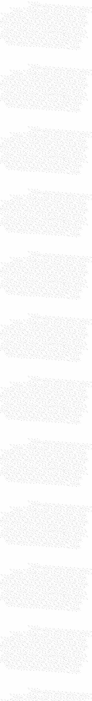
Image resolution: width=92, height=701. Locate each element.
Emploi (59, 2)
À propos (23, 2)
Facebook (67, 144)
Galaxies (46, 23)
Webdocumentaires (24, 40)
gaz (40, 77)
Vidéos (20, 29)
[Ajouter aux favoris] (40, 35)
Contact (58, 14)
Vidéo (33, 23)
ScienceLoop (22, 43)
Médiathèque (63, 14)
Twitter (69, 144)
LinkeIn (73, 144)
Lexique (59, 144)
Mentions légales (20, 144)
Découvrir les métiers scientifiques (57, 16)
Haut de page (88, 598)
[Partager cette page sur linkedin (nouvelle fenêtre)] (60, 37)
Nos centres (54, 2)
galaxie (64, 77)
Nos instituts (48, 2)
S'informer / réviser (31, 16)
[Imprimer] (34, 35)
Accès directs (65, 2)
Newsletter (64, 144)
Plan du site (41, 144)
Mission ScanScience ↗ (23, 51)
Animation (37, 23)
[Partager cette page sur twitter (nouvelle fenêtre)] (41, 37)
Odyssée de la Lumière (48, 77)
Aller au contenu (58, 6)
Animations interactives (22, 25)
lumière (69, 77)
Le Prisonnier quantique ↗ (22, 47)
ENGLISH (73, 2)
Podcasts (21, 37)
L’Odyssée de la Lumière (53, 71)
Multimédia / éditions (42, 16)
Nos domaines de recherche (33, 2)
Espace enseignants (51, 14)
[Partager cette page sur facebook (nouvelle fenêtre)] (54, 35)
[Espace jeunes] (29, 11)
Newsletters (43, 14)
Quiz (19, 35)
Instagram (70, 144)
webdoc (58, 77)
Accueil (22, 21)
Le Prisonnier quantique (81, 14)
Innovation (42, 2)
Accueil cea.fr (71, 14)
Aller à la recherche (72, 6)
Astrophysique (41, 23)
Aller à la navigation (65, 6)
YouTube (71, 144)
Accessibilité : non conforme (50, 144)
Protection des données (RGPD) (31, 144)
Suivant (72, 136)
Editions (20, 32)
